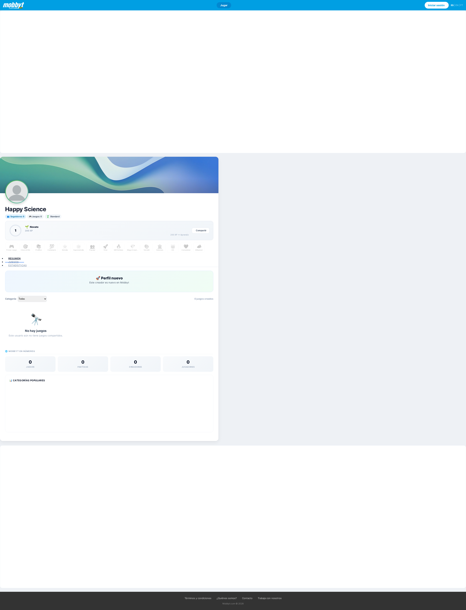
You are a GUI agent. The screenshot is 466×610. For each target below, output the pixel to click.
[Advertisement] (233, 81)
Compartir (201, 230)
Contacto (247, 598)
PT (461, 5)
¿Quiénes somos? (227, 598)
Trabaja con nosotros (270, 598)
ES (452, 5)
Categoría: (11, 298)
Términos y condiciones (198, 598)
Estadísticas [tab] (17, 265)
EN (456, 5)
